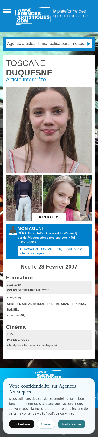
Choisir (46, 424)
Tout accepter (71, 424)
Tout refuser (21, 424)
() (60, 233)
